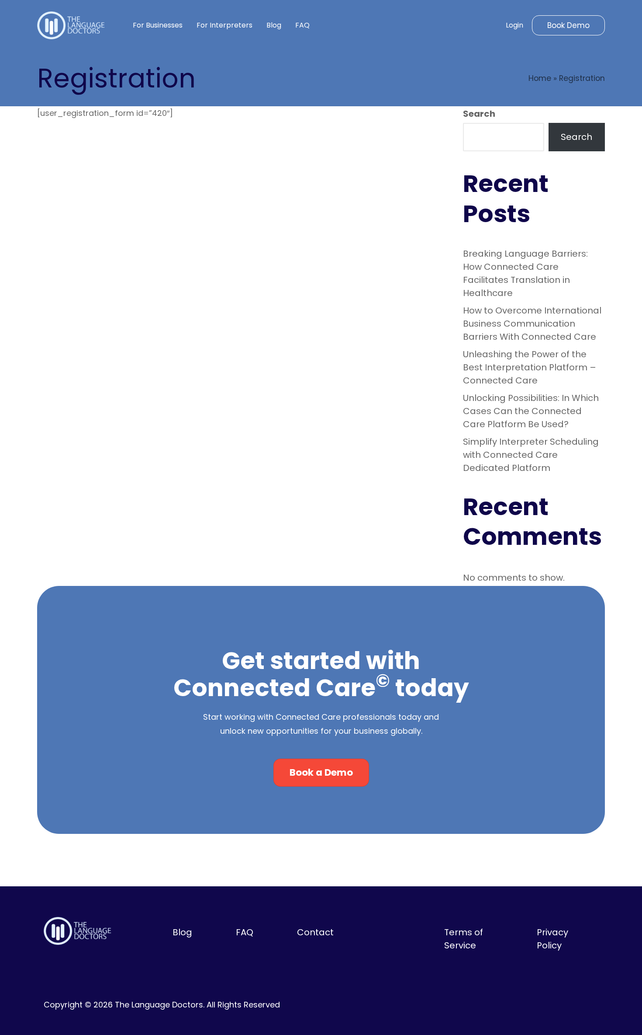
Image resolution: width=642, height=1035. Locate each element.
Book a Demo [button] (321, 772)
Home (539, 78)
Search (479, 114)
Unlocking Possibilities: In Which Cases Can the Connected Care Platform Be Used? (531, 411)
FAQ (244, 932)
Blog (182, 932)
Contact (315, 932)
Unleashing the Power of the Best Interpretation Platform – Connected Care (529, 367)
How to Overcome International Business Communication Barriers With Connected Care (532, 323)
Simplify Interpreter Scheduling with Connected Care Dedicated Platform (531, 455)
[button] (568, 25)
